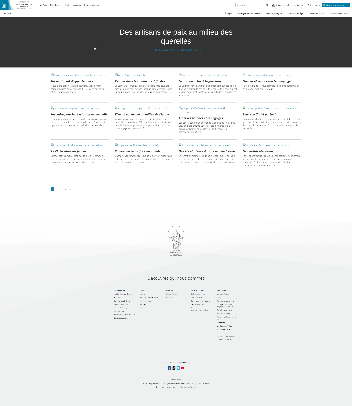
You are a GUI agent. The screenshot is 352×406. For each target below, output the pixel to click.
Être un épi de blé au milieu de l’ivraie (142, 114)
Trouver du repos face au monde (137, 151)
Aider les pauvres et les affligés (201, 118)
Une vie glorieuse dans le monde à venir (207, 151)
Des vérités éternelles (258, 151)
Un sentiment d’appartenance (72, 81)
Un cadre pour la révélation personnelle (79, 114)
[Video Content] (176, 50)
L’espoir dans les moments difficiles (140, 81)
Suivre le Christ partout (259, 114)
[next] (74, 189)
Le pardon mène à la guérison (200, 81)
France (7, 14)
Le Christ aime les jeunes (68, 151)
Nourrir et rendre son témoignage (267, 81)
